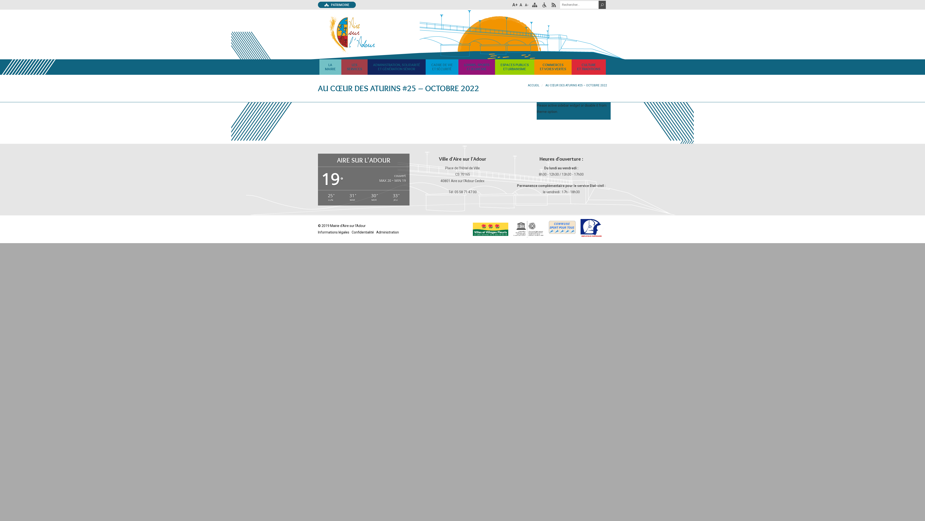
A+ (515, 4)
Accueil (533, 85)
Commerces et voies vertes (553, 67)
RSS (554, 5)
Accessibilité (544, 5)
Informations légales (333, 232)
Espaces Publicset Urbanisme (515, 67)
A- (527, 5)
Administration (387, 232)
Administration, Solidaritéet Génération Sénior (396, 67)
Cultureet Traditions (588, 67)
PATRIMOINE (339, 5)
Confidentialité (363, 232)
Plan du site (534, 5)
